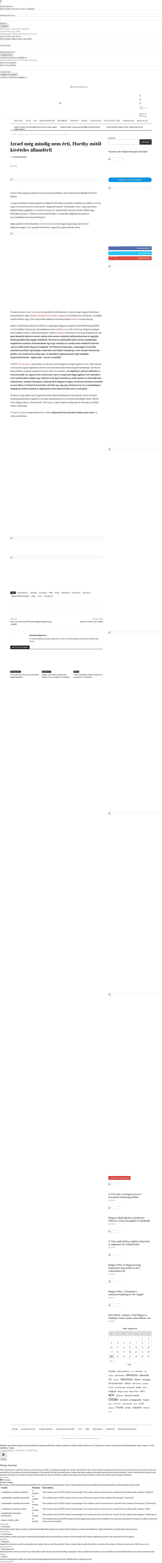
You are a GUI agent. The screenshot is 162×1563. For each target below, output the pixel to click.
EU (110, 1379)
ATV (132, 1371)
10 (111, 1347)
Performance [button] (5, 1532)
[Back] (1, 4)
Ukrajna (128, 1408)
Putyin (146, 1400)
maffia (145, 1387)
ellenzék (144, 1375)
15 (142, 1347)
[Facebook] (140, 96)
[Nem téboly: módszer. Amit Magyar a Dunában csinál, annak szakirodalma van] (130, 1308)
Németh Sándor (132, 1395)
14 (136, 1347)
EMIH (50, 593)
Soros (40, 596)
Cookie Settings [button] (7, 1450)
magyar (112, 1391)
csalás (110, 1375)
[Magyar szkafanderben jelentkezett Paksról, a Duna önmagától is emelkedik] (56, 662)
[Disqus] (56, 708)
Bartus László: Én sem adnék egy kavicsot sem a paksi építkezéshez (35, 128)
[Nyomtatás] (45, 172)
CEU (145, 1371)
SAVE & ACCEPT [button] (7, 1562)
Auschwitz (33, 593)
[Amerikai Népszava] (20, 638)
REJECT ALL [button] (20, 1450)
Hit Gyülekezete (115, 1383)
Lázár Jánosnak (33, 312)
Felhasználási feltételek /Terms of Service (18, 34)
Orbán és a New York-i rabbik (91, 622)
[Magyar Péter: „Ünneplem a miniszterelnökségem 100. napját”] (130, 1284)
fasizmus (126, 1379)
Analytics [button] (3, 1539)
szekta (141, 1404)
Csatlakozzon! (144, 253)
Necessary (6, 1480)
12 (124, 1347)
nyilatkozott (61, 329)
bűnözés (139, 1371)
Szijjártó (111, 1408)
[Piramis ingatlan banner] (56, 543)
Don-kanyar (43, 593)
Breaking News (15, 672)
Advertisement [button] (6, 1547)
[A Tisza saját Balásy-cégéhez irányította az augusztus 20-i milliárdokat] (88, 662)
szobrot (74, 319)
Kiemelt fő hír (46, 672)
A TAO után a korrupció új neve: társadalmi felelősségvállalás (125, 1196)
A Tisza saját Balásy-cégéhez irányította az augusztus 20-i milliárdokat (129, 1243)
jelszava (3, 23)
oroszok (124, 1400)
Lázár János (86, 593)
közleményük (46, 224)
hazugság (146, 1379)
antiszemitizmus (22, 593)
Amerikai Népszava (20, 157)
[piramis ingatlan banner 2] (56, 270)
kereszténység (120, 1387)
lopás (138, 1387)
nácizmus (119, 1396)
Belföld (76, 672)
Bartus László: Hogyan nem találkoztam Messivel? (80, 127)
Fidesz (137, 1379)
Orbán (33, 596)
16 (148, 1347)
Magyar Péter (134, 1391)
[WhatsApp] (29, 172)
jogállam (145, 1383)
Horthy (57, 593)
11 (118, 1347)
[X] (140, 103)
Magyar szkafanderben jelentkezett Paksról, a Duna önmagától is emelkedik (129, 1219)
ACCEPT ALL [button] (32, 1450)
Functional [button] (4, 1524)
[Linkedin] (34, 172)
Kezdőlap (13, 134)
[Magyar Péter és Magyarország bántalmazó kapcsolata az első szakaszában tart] (130, 1258)
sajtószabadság (127, 1404)
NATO (142, 1391)
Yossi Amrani (48, 596)
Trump (119, 1407)
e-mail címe (5, 45)
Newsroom (23, 364)
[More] (51, 172)
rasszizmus (117, 1404)
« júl (129, 1364)
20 (130, 1352)
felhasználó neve (7, 15)
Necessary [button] (4, 1477)
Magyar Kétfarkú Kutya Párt (43, 315)
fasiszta (116, 1380)
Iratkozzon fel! (144, 258)
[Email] (40, 172)
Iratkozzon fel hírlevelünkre (130, 180)
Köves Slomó (76, 593)
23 (148, 1352)
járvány (110, 1387)
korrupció (130, 1387)
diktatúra (132, 1375)
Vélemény (146, 1408)
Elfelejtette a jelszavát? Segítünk (14, 29)
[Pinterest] (23, 172)
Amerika (112, 1371)
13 (130, 1347)
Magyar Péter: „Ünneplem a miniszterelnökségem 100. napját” (126, 1293)
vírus (109, 1412)
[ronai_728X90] (56, 183)
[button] (60, 103)
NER (111, 1395)
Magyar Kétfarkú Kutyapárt (20, 596)
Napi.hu (16, 412)
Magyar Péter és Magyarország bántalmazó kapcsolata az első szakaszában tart (124, 1267)
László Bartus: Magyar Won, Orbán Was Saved (124, 127)
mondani (97, 203)
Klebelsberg (65, 593)
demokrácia (119, 1375)
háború (128, 1383)
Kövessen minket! (143, 248)
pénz (110, 1404)
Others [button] (3, 1554)
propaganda (135, 1400)
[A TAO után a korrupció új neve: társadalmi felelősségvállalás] (24, 662)
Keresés (111, 138)
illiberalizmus (136, 1383)
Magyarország (23, 134)
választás (137, 1407)
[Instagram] (140, 100)
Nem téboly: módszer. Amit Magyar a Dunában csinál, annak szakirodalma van (129, 1316)
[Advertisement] (56, 447)
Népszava (61, 332)
